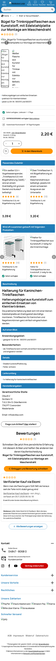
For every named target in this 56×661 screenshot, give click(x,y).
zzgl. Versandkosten (19, 133)
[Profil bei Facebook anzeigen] (9, 566)
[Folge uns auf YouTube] (15, 566)
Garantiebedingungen (36, 651)
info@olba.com (12, 414)
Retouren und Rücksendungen (34, 653)
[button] (28, 41)
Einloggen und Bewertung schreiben (29, 468)
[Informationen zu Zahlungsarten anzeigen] (28, 606)
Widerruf (30, 635)
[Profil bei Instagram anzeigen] (2, 566)
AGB (10, 635)
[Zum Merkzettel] (6, 151)
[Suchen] (52, 9)
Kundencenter (15, 559)
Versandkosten (43, 644)
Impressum (18, 635)
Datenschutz (42, 635)
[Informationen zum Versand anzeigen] (4, 619)
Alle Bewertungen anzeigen (29, 526)
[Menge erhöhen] (19, 143)
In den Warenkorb (33, 151)
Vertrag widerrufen (34, 565)
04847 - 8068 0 (17, 551)
